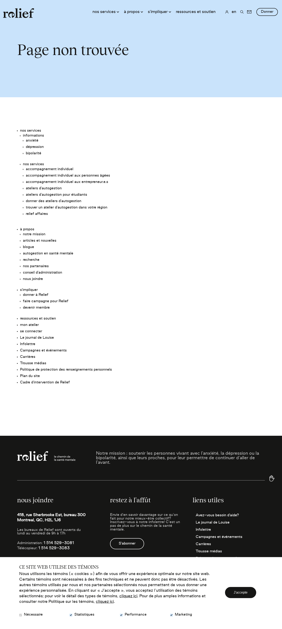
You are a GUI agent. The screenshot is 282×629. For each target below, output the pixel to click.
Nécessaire (33, 614)
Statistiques (84, 614)
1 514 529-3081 (59, 543)
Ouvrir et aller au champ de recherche (242, 12)
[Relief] (18, 11)
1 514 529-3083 (54, 548)
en (234, 12)
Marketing (183, 614)
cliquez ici (128, 596)
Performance (136, 614)
